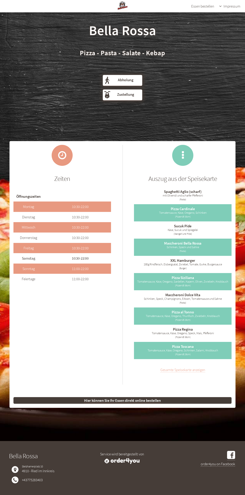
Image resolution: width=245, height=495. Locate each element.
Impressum (231, 6)
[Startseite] (122, 8)
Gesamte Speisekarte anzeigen (182, 369)
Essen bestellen (202, 6)
